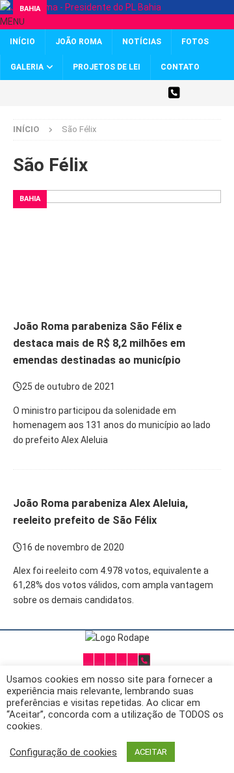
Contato (180, 67)
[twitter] (60, 93)
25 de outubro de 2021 (68, 386)
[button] (12, 21)
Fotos (195, 41)
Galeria (27, 67)
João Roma (78, 41)
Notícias (141, 41)
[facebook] (83, 93)
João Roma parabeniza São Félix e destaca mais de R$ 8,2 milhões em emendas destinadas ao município (99, 343)
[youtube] (128, 93)
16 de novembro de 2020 (73, 547)
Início (22, 41)
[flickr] (151, 93)
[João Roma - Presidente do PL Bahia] (80, 7)
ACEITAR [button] (151, 752)
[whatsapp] (173, 93)
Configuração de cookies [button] (63, 752)
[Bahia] (117, 477)
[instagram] (105, 93)
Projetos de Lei (106, 67)
